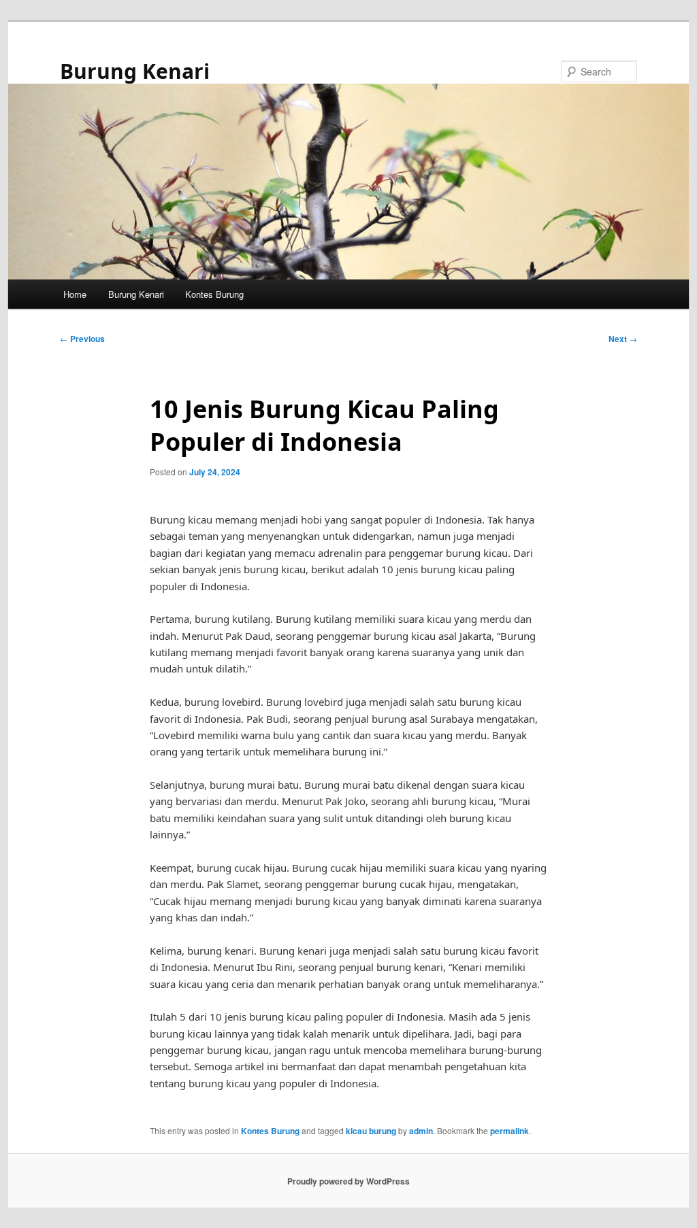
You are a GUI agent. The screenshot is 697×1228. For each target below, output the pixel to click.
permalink (509, 1131)
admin (421, 1131)
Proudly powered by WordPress (348, 1181)
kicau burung (371, 1131)
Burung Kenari (135, 71)
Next (623, 338)
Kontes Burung (214, 294)
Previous (82, 338)
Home (74, 294)
